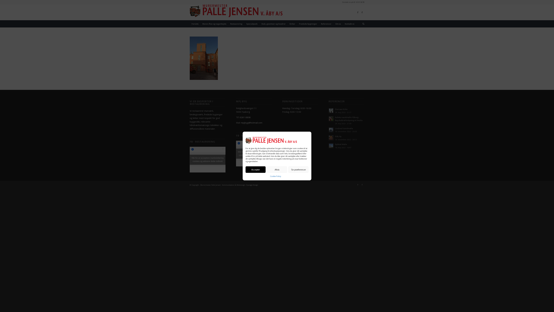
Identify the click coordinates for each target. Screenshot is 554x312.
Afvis (277, 169)
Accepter (255, 169)
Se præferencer (298, 169)
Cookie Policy (275, 176)
